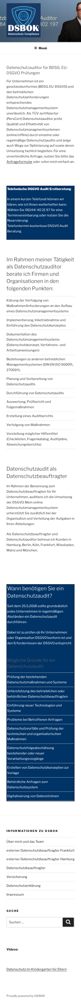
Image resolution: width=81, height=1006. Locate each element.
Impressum (15, 895)
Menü (43, 48)
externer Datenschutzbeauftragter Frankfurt (40, 850)
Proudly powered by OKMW (25, 996)
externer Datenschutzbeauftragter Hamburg (40, 859)
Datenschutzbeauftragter (26, 868)
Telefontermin (18, 226)
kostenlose (38, 226)
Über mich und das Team (25, 842)
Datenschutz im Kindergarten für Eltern (36, 969)
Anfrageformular (19, 162)
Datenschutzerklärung (23, 886)
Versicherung (16, 877)
